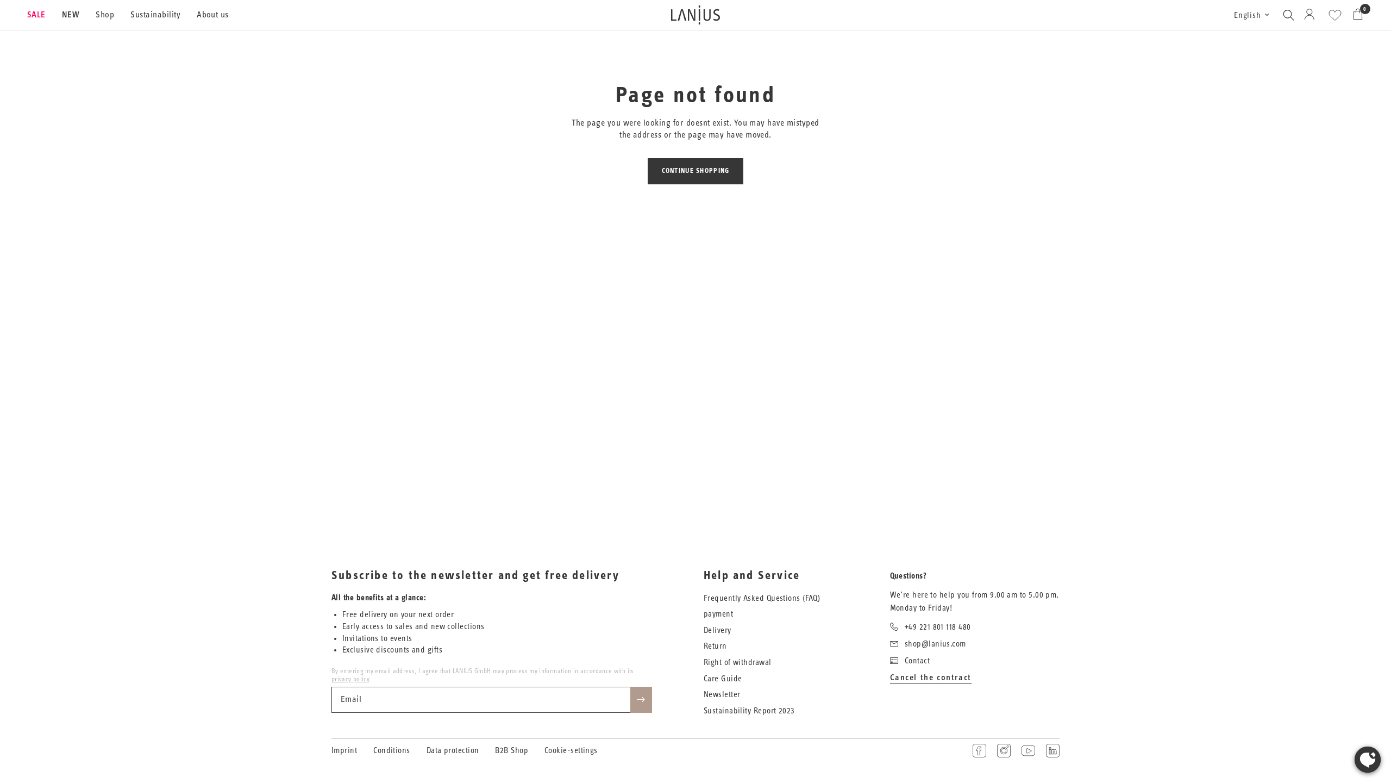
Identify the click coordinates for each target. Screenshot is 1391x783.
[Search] (1288, 15)
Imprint (344, 751)
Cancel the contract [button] (931, 677)
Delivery (717, 630)
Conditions (391, 751)
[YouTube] (1028, 750)
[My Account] (1311, 15)
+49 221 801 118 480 (938, 627)
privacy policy (350, 679)
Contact (917, 661)
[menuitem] (40, 15)
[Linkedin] (1053, 750)
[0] (1355, 15)
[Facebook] (979, 750)
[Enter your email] (641, 700)
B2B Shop (511, 751)
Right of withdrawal (738, 662)
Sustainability (155, 14)
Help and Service (752, 576)
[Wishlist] (1335, 15)
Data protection (453, 751)
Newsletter (722, 695)
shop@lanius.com (935, 644)
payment (718, 614)
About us (213, 14)
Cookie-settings (571, 751)
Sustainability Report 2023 (749, 711)
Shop (105, 14)
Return (715, 646)
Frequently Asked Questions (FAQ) (762, 598)
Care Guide (723, 679)
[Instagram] (1004, 750)
